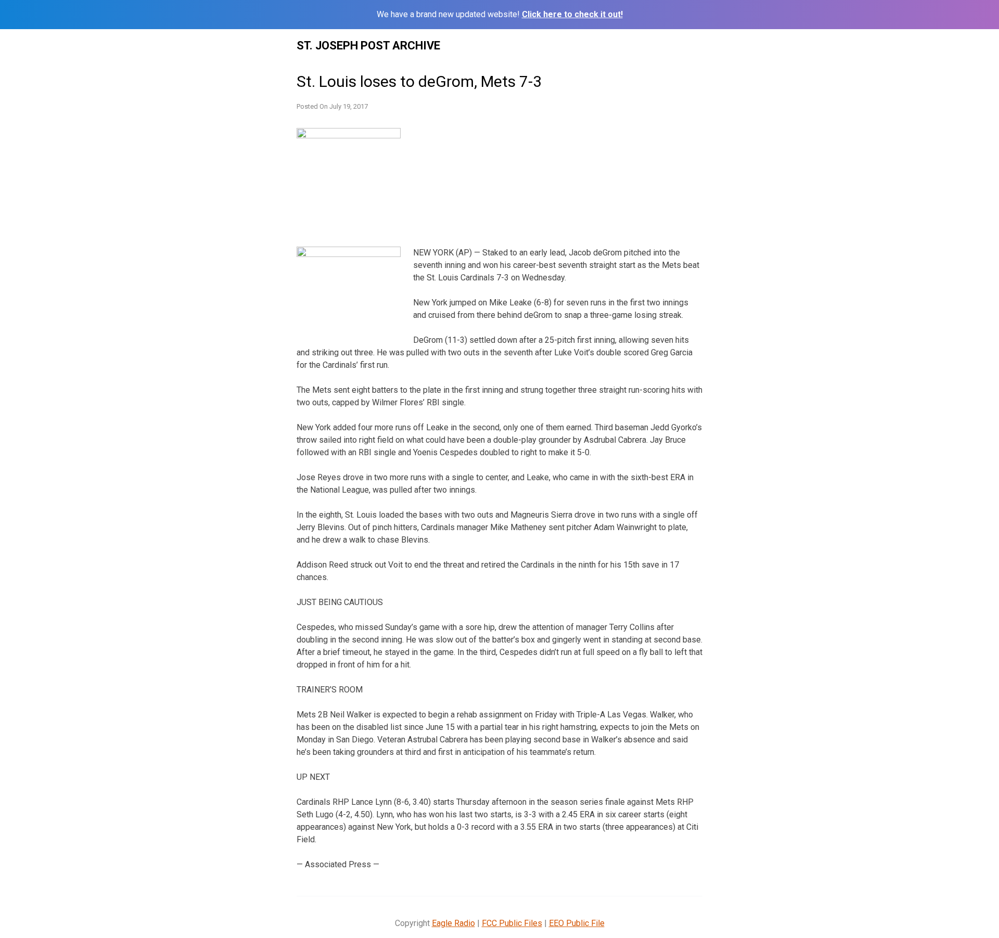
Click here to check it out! (572, 14)
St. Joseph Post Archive (368, 45)
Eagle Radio (453, 923)
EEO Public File (577, 923)
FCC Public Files (512, 923)
